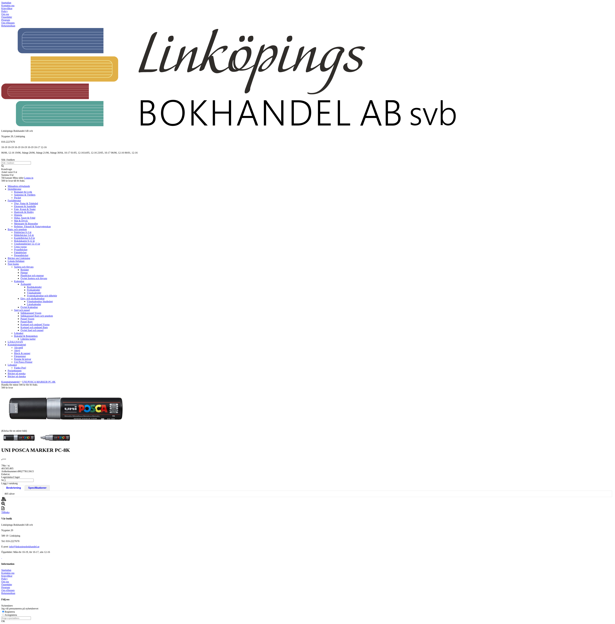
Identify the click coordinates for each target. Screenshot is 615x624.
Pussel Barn (26, 321)
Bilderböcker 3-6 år (24, 235)
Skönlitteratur (14, 189)
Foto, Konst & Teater (25, 209)
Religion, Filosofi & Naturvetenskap (32, 226)
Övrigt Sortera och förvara (33, 278)
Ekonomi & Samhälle (25, 206)
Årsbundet (25, 284)
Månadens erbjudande (19, 186)
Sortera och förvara (23, 266)
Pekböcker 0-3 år (22, 232)
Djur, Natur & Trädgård (26, 203)
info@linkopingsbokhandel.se (24, 546)
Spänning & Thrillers (24, 194)
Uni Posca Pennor (23, 362)
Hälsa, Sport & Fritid (24, 217)
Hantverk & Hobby (24, 212)
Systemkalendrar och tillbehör (42, 295)
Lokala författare (16, 261)
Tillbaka (5, 512)
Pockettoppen (14, 370)
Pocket (17, 197)
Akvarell (18, 347)
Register (24, 269)
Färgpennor (20, 356)
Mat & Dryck (21, 220)
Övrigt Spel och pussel (31, 330)
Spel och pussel (22, 310)
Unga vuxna (20, 246)
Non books (13, 264)
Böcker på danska (17, 376)
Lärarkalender (34, 304)
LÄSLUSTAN (15, 341)
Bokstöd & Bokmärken (26, 336)
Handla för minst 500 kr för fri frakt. (19, 386)
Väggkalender (34, 292)
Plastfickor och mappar (32, 275)
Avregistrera (11, 615)
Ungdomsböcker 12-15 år (27, 243)
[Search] (2, 166)
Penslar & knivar (22, 359)
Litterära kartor (28, 339)
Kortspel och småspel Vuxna (34, 324)
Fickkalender (33, 290)
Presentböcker (21, 255)
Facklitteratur (14, 200)
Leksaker (18, 333)
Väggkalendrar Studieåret (40, 301)
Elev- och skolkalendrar (32, 298)
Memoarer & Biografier (26, 223)
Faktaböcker (20, 252)
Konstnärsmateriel (17, 344)
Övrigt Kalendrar (29, 307)
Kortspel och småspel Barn (34, 327)
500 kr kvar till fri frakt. (13, 180)
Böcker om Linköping (19, 258)
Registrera (10, 611)
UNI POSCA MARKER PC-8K (39, 381)
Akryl (17, 350)
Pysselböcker (20, 249)
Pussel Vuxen (27, 318)
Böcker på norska (16, 373)
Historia (18, 215)
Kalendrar (19, 281)
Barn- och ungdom (17, 229)
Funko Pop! (20, 367)
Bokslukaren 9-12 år (24, 241)
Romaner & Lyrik (23, 192)
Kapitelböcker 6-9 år (24, 238)
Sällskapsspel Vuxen (30, 313)
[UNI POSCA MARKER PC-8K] (65, 409)
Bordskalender (34, 287)
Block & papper (22, 353)
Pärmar (24, 272)
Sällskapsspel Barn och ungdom (36, 315)
